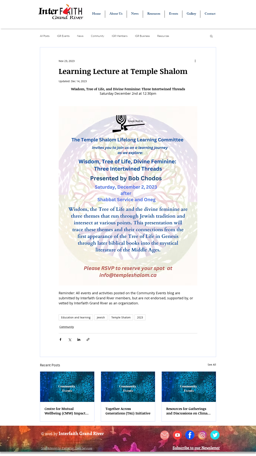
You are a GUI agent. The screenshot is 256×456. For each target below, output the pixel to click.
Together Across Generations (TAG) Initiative (128, 410)
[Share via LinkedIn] (79, 339)
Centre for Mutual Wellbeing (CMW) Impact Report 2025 (65, 410)
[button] (211, 35)
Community (97, 35)
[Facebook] (190, 435)
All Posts (44, 35)
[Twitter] (215, 435)
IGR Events (63, 35)
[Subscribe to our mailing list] (165, 435)
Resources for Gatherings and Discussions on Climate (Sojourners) (188, 410)
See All (212, 364)
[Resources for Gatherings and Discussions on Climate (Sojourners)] (189, 387)
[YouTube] (177, 435)
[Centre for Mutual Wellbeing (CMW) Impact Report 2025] (67, 387)
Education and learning (76, 317)
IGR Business (142, 35)
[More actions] (195, 61)
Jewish (101, 317)
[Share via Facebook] (60, 339)
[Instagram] (202, 435)
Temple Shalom (121, 317)
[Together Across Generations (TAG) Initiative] (128, 387)
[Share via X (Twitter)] (69, 339)
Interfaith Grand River (81, 433)
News (80, 35)
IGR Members (119, 35)
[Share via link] (88, 339)
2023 (140, 317)
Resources (163, 35)
